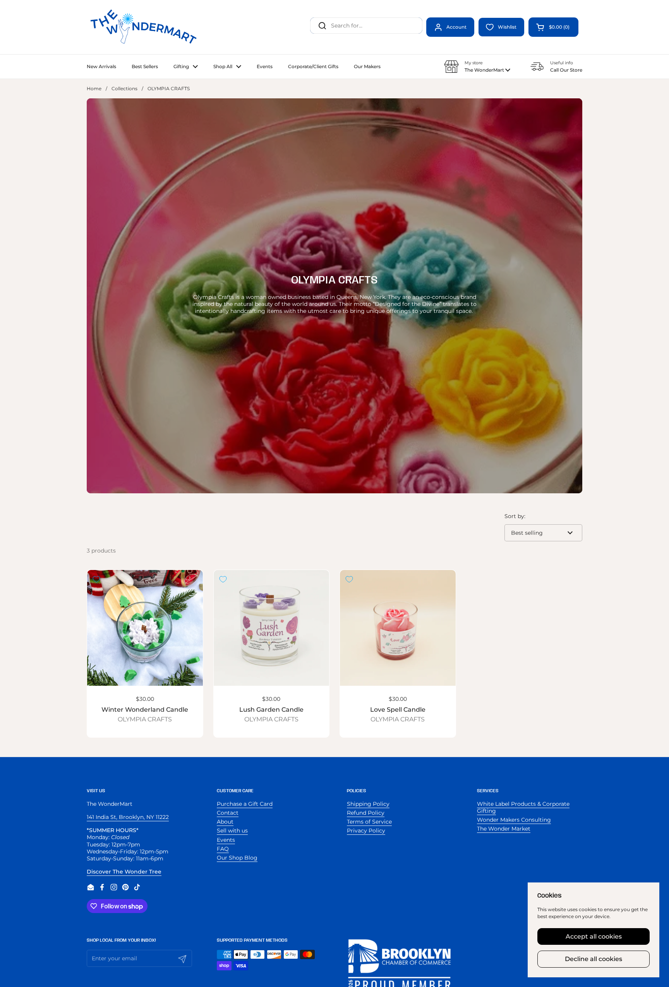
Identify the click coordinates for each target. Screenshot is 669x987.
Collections (124, 88)
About (225, 821)
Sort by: (514, 516)
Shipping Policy (368, 803)
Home (94, 88)
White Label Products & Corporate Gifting (523, 807)
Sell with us (232, 830)
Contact (227, 812)
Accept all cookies (594, 936)
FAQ (223, 848)
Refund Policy (365, 812)
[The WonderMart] (145, 27)
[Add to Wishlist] (96, 579)
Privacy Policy (366, 830)
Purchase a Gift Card (245, 803)
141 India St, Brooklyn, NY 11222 (128, 817)
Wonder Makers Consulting (514, 819)
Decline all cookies (593, 959)
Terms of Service (369, 821)
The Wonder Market (503, 828)
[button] (553, 27)
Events (226, 839)
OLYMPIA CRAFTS (145, 719)
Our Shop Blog (237, 857)
